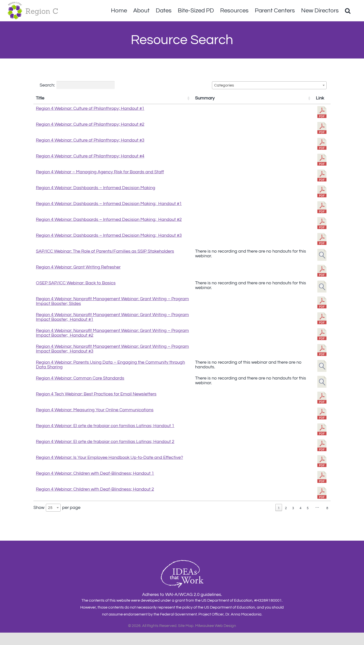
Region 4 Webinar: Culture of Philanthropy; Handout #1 (90, 108)
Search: (47, 85)
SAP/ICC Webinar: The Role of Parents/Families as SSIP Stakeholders (105, 251)
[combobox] (269, 85)
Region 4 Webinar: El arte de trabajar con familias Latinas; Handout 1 (105, 425)
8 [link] (327, 508)
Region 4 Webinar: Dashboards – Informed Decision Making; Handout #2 (109, 219)
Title (40, 98)
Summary (205, 98)
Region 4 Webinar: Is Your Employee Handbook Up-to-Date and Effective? (109, 457)
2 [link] (286, 508)
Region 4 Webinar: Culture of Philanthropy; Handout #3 (90, 140)
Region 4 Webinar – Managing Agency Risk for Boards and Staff (100, 172)
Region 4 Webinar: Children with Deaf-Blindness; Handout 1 (95, 473)
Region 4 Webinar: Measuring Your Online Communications (95, 410)
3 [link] (293, 508)
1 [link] (279, 508)
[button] (347, 10)
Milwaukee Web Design (215, 626)
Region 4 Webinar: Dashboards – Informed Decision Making (95, 187)
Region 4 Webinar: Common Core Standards (80, 378)
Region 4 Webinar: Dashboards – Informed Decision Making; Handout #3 (109, 235)
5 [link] (308, 508)
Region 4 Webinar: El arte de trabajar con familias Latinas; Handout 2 (105, 441)
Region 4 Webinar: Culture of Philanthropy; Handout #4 (90, 156)
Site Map (186, 626)
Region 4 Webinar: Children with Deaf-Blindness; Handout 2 (95, 489)
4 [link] (300, 508)
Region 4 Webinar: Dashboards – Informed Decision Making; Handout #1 (109, 203)
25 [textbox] (50, 508)
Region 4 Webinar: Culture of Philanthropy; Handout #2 (90, 124)
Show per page (56, 507)
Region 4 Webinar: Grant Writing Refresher (78, 267)
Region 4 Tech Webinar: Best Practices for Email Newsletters (96, 394)
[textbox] (225, 85)
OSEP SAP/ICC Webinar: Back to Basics (76, 283)
